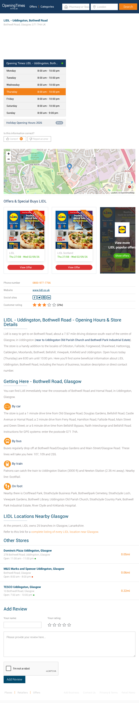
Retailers (23, 692)
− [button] (8, 159)
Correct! (16, 139)
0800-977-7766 (42, 282)
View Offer (26, 267)
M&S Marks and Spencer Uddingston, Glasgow (34, 568)
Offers (33, 6)
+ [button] (8, 153)
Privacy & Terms (109, 692)
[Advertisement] (69, 48)
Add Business (71, 692)
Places (8, 692)
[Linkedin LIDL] (49, 297)
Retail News (128, 692)
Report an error (40, 139)
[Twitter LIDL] (39, 297)
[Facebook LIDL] (35, 297)
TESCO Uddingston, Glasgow (22, 587)
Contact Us (89, 692)
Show (59, 123)
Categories (47, 6)
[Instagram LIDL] (44, 297)
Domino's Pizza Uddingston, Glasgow (28, 550)
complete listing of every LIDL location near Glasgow (64, 532)
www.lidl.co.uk (41, 290)
